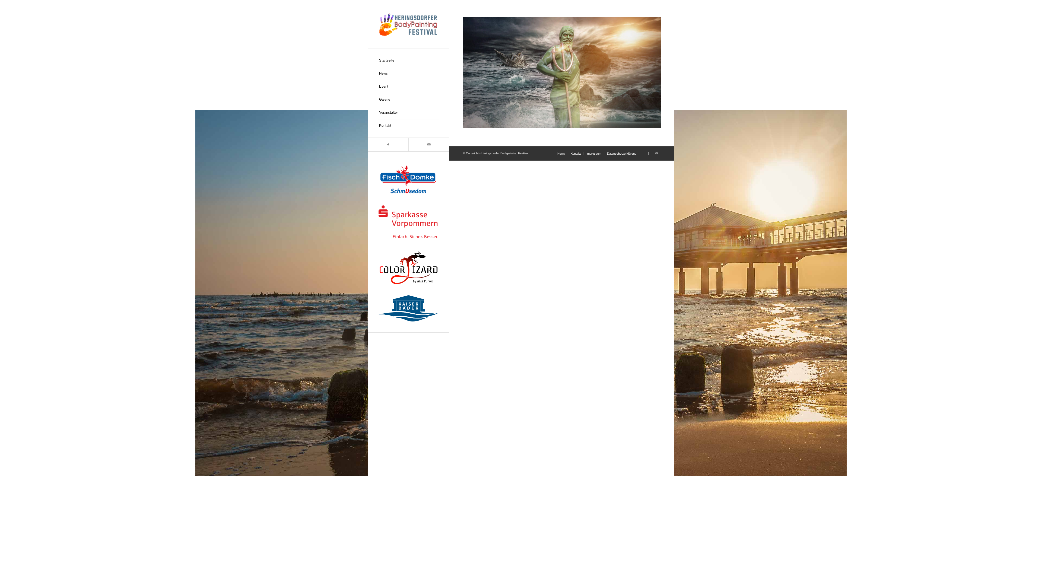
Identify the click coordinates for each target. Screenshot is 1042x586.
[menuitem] (408, 60)
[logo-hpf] (408, 24)
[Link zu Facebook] (388, 144)
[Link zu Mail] (428, 144)
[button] (12, 574)
